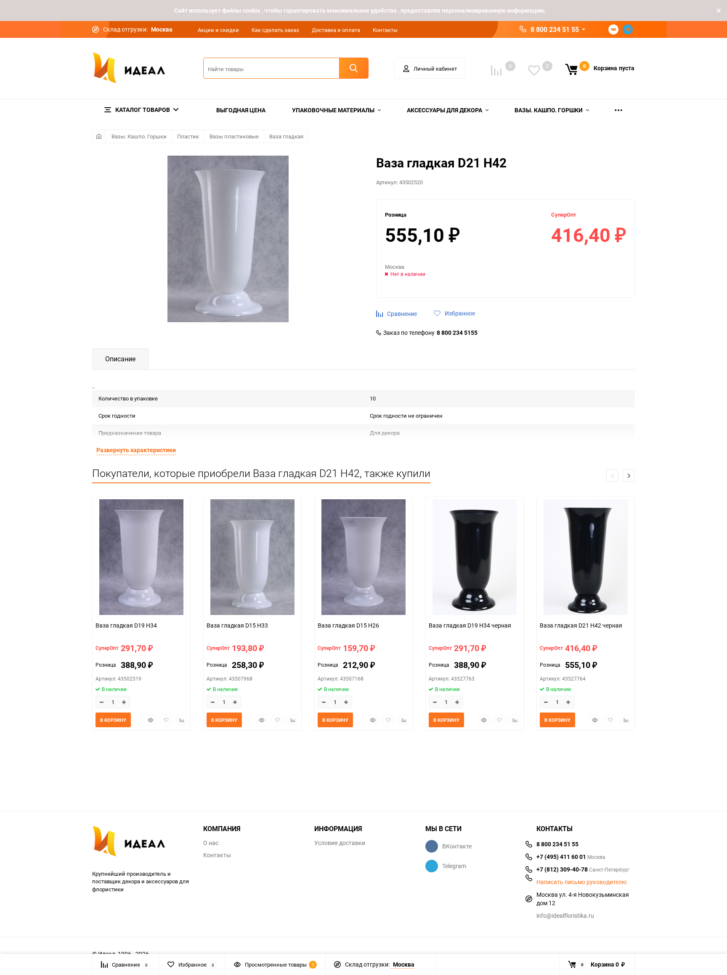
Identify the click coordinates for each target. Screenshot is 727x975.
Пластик (188, 136)
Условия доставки (339, 843)
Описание (120, 358)
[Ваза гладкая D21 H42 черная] (585, 558)
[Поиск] (354, 68)
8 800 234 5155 (457, 333)
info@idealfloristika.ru (565, 915)
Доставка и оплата (336, 30)
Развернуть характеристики (136, 450)
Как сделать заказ (275, 30)
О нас (210, 843)
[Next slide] (629, 475)
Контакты (385, 30)
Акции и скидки (218, 30)
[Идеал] (141, 842)
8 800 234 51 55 (555, 29)
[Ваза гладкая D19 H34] (141, 558)
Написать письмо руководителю (581, 882)
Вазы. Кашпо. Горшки (139, 136)
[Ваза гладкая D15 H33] (252, 558)
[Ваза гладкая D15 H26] (363, 558)
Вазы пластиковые (234, 136)
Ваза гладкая (286, 136)
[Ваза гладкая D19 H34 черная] (474, 558)
